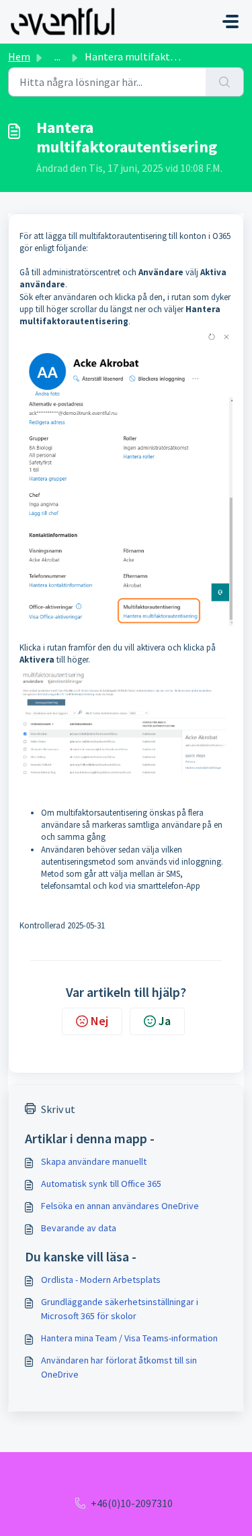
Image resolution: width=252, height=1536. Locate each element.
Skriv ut (58, 1109)
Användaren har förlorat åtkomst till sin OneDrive (119, 1367)
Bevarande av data (78, 1228)
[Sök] (225, 82)
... (57, 56)
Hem (19, 56)
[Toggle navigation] (230, 21)
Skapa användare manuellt (93, 1161)
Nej (99, 1020)
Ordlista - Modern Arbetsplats (101, 1280)
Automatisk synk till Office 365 (101, 1184)
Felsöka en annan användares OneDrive (120, 1206)
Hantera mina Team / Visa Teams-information (129, 1338)
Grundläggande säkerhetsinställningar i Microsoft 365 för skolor (119, 1309)
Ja (165, 1020)
